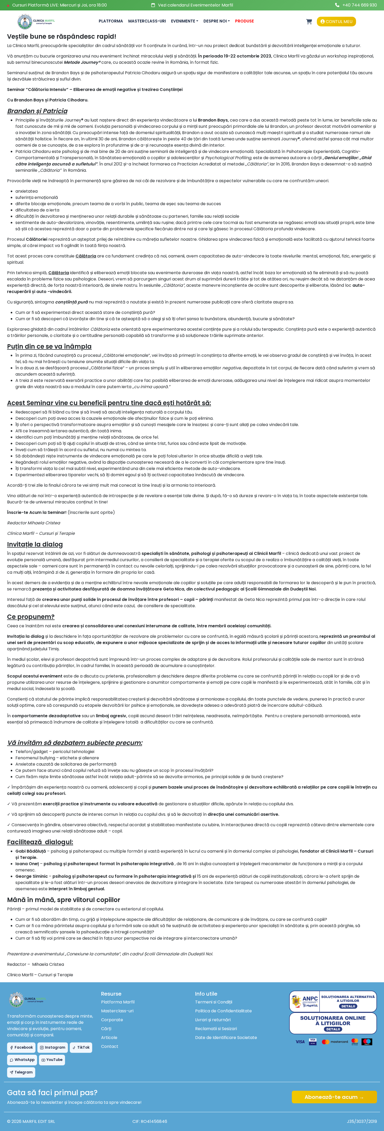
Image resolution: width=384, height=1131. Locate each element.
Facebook (24, 1047)
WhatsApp (24, 1059)
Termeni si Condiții (213, 1002)
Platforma (111, 21)
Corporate (112, 1020)
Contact (109, 1046)
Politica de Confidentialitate (223, 1011)
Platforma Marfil (118, 1002)
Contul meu (338, 22)
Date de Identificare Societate (226, 1038)
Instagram (55, 1047)
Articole (109, 1038)
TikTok (83, 1047)
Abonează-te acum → (334, 1097)
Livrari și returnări (213, 1020)
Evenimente (183, 21)
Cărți (106, 1029)
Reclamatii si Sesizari (216, 1029)
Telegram (24, 1072)
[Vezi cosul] (309, 21)
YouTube (54, 1059)
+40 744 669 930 (359, 5)
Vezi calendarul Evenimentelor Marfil (195, 5)
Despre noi (215, 21)
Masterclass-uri (147, 21)
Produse (244, 21)
